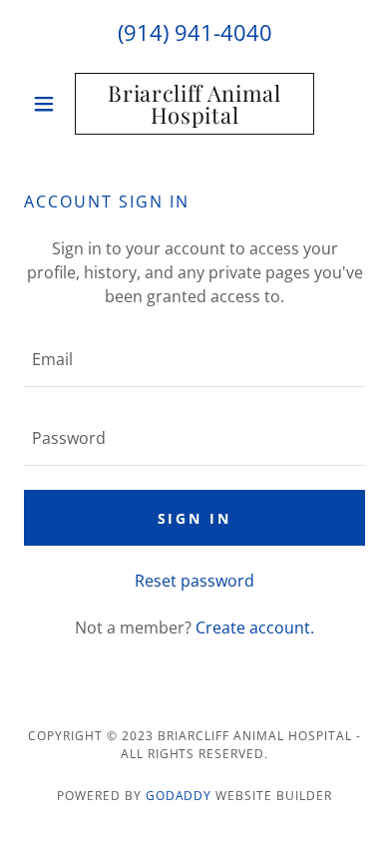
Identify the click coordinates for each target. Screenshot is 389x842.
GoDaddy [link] (179, 795)
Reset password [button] (194, 581)
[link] (194, 104)
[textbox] (194, 359)
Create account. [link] (254, 627)
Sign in (195, 518)
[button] (49, 104)
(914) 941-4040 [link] (195, 32)
